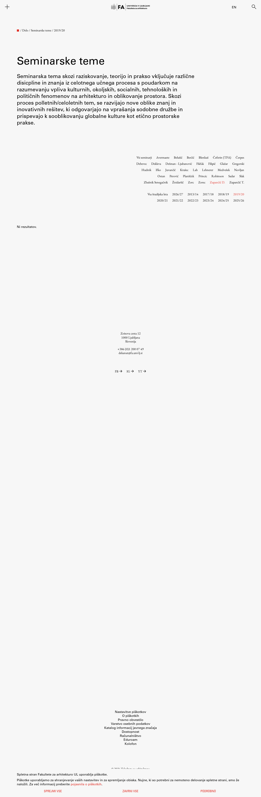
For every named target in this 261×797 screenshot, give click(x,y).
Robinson (217, 176)
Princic (203, 176)
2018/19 (223, 194)
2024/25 (223, 200)
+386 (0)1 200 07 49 (131, 349)
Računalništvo (130, 736)
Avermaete (162, 157)
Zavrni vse (130, 791)
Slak (241, 176)
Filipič (212, 164)
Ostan (161, 176)
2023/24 (208, 200)
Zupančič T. (236, 182)
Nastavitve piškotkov (130, 712)
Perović (174, 176)
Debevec (141, 164)
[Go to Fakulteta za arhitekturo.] (18, 30)
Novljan (239, 170)
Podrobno (208, 791)
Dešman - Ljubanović (178, 164)
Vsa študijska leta (158, 194)
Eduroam (130, 739)
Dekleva (156, 164)
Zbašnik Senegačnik (156, 182)
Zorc (191, 182)
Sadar (231, 176)
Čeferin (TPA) (222, 157)
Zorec (201, 182)
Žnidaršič (178, 182)
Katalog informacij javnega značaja (130, 728)
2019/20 (238, 194)
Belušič (178, 157)
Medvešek (224, 170)
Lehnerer (207, 170)
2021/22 (177, 200)
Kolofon (131, 743)
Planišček (188, 176)
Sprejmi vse (53, 791)
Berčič (190, 157)
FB (116, 371)
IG (128, 371)
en (234, 7)
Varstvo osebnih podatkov (130, 723)
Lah (195, 170)
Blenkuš (203, 157)
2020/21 (162, 200)
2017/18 (208, 194)
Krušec (184, 170)
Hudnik (146, 170)
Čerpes (240, 157)
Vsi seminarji (144, 157)
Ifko (158, 170)
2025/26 (238, 200)
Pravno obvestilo (130, 720)
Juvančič (170, 170)
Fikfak (200, 164)
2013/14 (192, 194)
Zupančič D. (217, 182)
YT (140, 371)
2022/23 (192, 200)
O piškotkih (130, 715)
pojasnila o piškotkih (86, 784)
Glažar (224, 164)
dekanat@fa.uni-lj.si (130, 353)
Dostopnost (130, 731)
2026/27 (177, 194)
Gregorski (238, 164)
